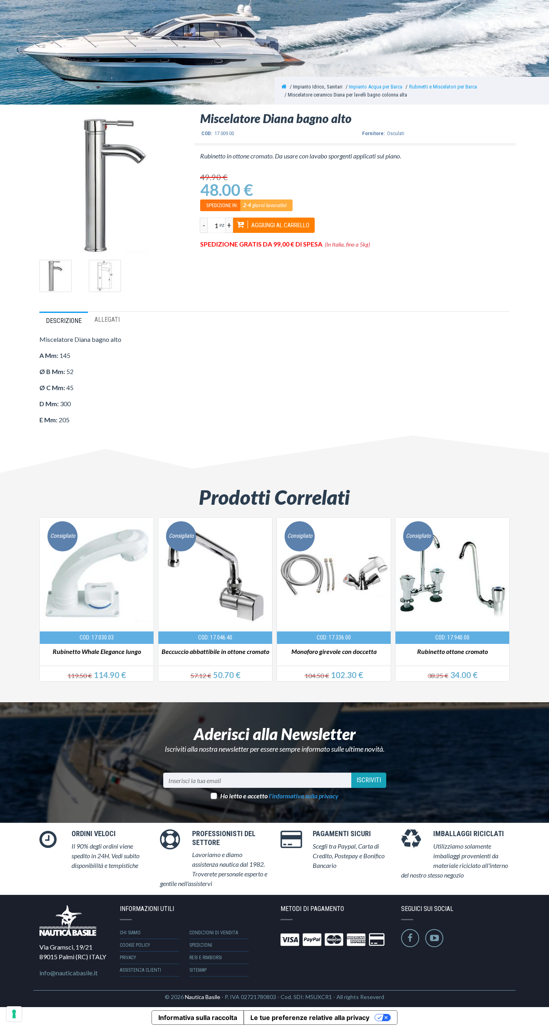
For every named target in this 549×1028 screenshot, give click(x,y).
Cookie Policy (135, 945)
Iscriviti (368, 780)
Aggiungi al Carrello (279, 225)
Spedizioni (200, 945)
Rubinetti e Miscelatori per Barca (443, 87)
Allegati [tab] (107, 319)
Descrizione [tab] (64, 321)
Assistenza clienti (140, 970)
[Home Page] (284, 87)
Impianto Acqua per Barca (375, 87)
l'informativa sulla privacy (303, 796)
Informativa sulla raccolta (197, 1018)
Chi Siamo (130, 932)
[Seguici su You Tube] (434, 938)
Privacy (128, 957)
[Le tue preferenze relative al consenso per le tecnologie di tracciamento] (14, 1014)
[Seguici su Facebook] (410, 938)
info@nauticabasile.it (68, 973)
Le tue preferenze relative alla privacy (309, 1018)
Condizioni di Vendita (213, 932)
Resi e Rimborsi (205, 957)
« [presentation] (46, 591)
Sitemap (198, 970)
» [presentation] (502, 591)
